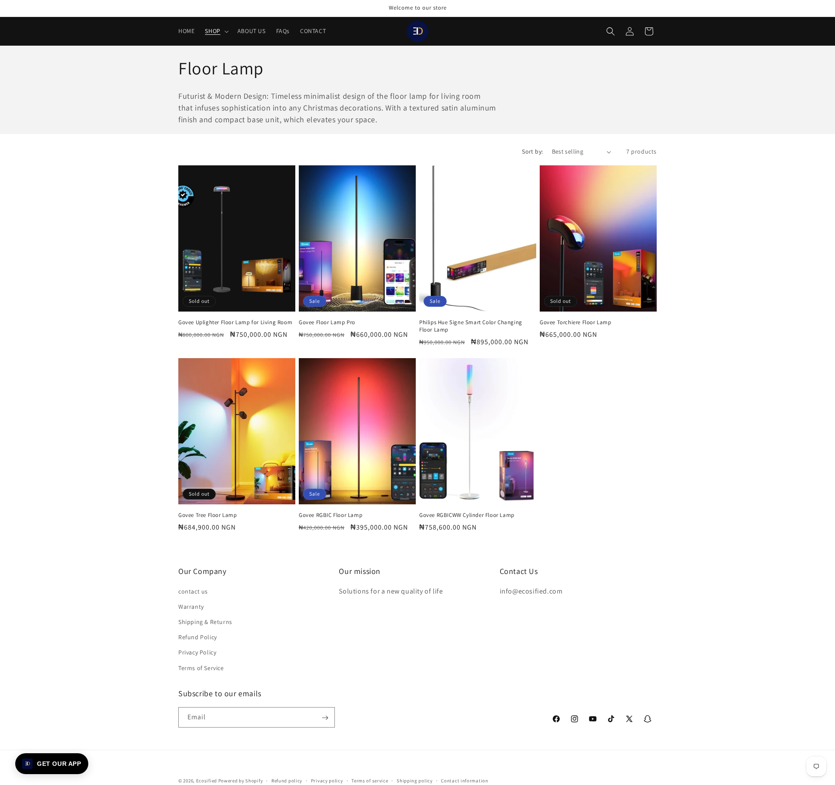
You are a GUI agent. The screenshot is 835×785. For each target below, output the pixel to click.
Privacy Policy (197, 652)
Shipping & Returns (205, 621)
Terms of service (369, 780)
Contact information (464, 780)
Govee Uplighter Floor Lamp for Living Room (235, 322)
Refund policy (286, 780)
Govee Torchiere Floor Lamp (575, 322)
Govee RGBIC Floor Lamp (330, 515)
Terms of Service (201, 667)
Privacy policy (327, 780)
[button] (216, 31)
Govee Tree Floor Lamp (207, 515)
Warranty (191, 606)
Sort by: (532, 151)
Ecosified (206, 781)
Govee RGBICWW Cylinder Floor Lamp (466, 515)
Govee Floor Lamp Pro (327, 322)
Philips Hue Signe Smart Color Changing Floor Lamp (470, 326)
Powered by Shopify (240, 781)
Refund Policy (197, 637)
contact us (193, 591)
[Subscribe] (324, 718)
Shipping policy (415, 780)
